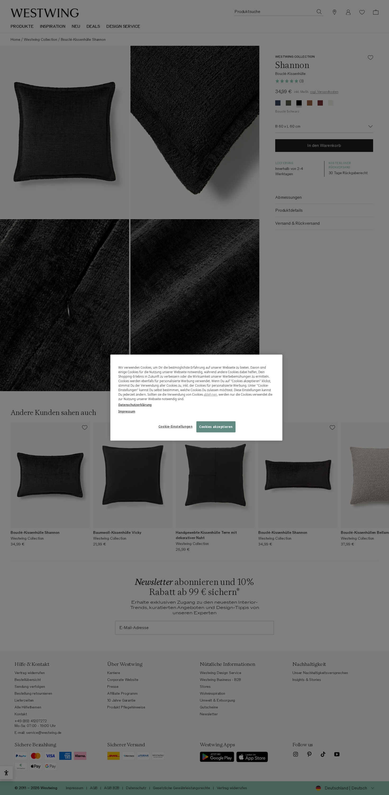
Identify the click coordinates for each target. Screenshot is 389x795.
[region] (196, 398)
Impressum (126, 411)
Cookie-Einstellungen (175, 426)
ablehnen (210, 394)
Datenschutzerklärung (135, 404)
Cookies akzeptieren (216, 426)
